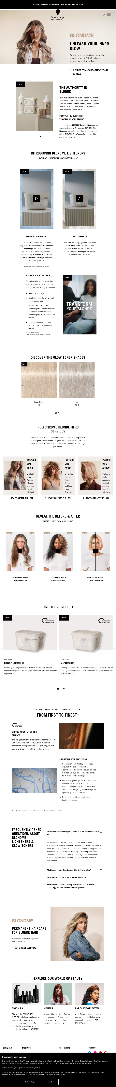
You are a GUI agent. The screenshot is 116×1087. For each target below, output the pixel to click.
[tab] (40, 136)
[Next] (93, 385)
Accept (50, 1082)
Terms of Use (47, 1061)
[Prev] (22, 385)
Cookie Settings (30, 1082)
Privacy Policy (84, 1061)
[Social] (90, 1053)
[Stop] (34, 136)
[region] (58, 1070)
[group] (58, 43)
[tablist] (58, 689)
